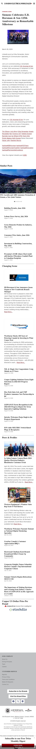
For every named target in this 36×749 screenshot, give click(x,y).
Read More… (8, 312)
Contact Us (5, 684)
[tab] (14, 201)
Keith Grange (16, 138)
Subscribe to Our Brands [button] (18, 691)
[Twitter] (18, 701)
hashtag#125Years (22, 145)
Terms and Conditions (8, 679)
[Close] (34, 738)
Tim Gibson (6, 131)
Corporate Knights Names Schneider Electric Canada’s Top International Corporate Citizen (18, 566)
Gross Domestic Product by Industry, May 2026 (18, 226)
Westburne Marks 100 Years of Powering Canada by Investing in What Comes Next (18, 338)
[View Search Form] (2, 3)
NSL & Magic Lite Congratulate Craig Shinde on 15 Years (18, 370)
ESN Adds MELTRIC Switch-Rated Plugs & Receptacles (17, 429)
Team (3, 664)
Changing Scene (7, 11)
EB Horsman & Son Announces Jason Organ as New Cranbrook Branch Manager (18, 289)
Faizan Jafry (6, 140)
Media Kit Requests (7, 682)
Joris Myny (13, 131)
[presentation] (18, 181)
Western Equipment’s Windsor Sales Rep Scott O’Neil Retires (18, 505)
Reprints (4, 674)
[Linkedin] (22, 701)
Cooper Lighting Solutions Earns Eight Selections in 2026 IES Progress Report (18, 382)
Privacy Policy (6, 677)
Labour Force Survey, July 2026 (16, 216)
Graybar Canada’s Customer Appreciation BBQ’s (15, 542)
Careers (4, 666)
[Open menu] (34, 3)
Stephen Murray (16, 140)
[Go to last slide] (2, 185)
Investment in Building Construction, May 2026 (18, 244)
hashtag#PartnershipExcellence (12, 150)
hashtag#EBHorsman (9, 145)
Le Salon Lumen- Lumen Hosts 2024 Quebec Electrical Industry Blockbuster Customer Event (18, 460)
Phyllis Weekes (7, 138)
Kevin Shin (26, 136)
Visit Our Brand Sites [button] (18, 696)
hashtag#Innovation (26, 148)
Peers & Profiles (9, 437)
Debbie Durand (27, 134)
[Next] (33, 185)
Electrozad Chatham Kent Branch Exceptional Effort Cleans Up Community (17, 554)
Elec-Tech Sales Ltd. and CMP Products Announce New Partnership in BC (19, 394)
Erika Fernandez (23, 131)
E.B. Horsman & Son (26, 66)
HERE (25, 155)
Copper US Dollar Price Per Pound (15, 602)
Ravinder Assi (6, 136)
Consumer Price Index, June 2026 (16, 235)
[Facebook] (13, 701)
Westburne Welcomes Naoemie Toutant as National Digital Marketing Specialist (19, 531)
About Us (4, 659)
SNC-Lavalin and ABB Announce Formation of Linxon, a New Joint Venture (17, 196)
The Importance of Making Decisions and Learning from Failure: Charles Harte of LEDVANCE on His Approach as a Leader (18, 590)
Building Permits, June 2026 (14, 208)
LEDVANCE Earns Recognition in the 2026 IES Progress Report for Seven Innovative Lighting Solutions (18, 407)
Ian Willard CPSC (17, 136)
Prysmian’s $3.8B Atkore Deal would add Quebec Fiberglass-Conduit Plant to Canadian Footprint (18, 256)
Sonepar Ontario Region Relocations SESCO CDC (18, 578)
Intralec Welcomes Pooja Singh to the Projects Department (18, 418)
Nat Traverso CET (15, 134)
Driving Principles (7, 661)
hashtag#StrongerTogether (11, 148)
